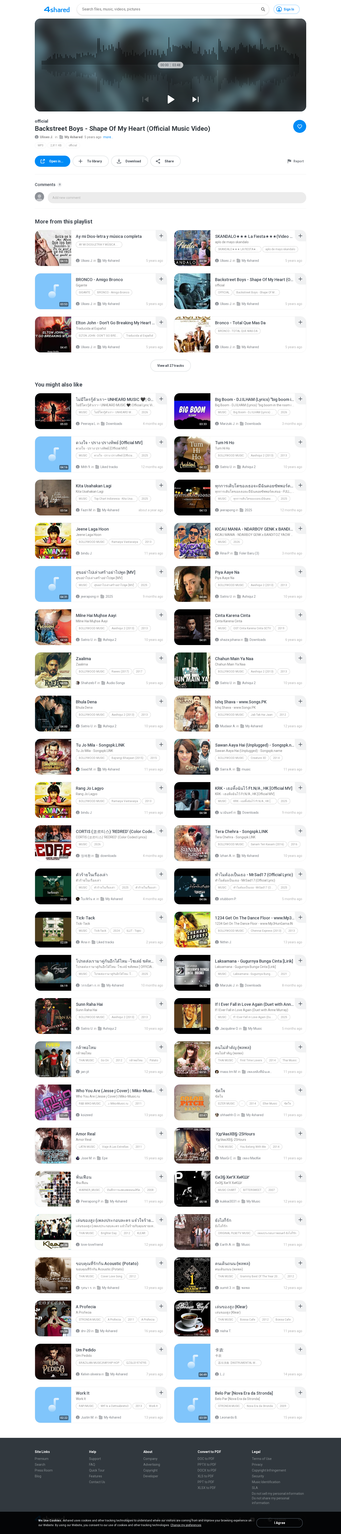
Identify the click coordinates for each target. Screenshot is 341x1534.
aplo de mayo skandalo (280, 249)
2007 (271, 1190)
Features (95, 1476)
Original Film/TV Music (234, 1233)
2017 (139, 671)
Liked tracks (109, 467)
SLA (255, 1488)
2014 (276, 758)
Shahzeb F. (89, 683)
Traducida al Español (139, 335)
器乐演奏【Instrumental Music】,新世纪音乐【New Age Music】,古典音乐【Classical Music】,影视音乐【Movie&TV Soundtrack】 (239, 1362)
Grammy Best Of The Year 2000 (260, 1276)
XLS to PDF (206, 1476)
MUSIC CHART (227, 1190)
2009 (283, 1406)
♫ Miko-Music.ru (118, 1103)
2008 (150, 1190)
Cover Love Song (111, 1276)
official (73, 145)
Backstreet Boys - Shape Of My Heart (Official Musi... (258, 292)
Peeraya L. (88, 424)
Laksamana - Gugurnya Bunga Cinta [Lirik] (255, 974)
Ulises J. (46, 137)
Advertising (151, 1464)
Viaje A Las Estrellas (115, 1146)
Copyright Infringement (269, 1470)
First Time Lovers (251, 1060)
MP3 (40, 145)
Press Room (44, 1470)
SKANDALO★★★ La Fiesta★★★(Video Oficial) (239, 249)
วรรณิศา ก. (89, 985)
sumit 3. (226, 1288)
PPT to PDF (206, 1482)
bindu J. (86, 553)
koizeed (87, 1115)
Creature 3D (258, 758)
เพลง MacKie (251, 1158)
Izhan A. (226, 856)
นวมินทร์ (226, 812)
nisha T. (225, 1331)
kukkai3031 (228, 1201)
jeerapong (227, 510)
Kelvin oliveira (91, 1374)
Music (83, 412)
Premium (41, 1459)
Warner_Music (89, 1190)
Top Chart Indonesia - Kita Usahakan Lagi (116, 498)
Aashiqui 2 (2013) (262, 455)
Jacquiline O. (229, 1028)
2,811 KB (56, 145)
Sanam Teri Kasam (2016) (267, 844)
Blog (38, 1476)
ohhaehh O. (228, 1115)
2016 (294, 844)
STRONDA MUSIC (90, 1319)
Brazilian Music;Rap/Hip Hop (99, 1362)
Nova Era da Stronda (260, 1406)
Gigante (84, 292)
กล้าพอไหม (136, 1060)
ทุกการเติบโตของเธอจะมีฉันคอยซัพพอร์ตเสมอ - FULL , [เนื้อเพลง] (255, 498)
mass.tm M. (228, 1072)
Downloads (114, 424)
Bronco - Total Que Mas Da (237, 331)
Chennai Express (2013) (266, 930)
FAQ (92, 1464)
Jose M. (86, 1158)
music (246, 769)
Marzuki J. (227, 424)
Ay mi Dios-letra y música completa (100, 244)
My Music (255, 1028)
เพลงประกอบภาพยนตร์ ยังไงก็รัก (276, 1233)
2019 (281, 628)
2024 (116, 930)
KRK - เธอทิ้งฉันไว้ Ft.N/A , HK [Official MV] (255, 801)
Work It (153, 1406)
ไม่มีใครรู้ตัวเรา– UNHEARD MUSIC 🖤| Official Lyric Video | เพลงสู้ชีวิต (116, 412)
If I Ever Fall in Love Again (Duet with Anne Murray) (255, 1017)
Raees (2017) (120, 671)
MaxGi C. (226, 1158)
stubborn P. (228, 899)
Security (258, 1476)
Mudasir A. (228, 726)
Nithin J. (226, 942)
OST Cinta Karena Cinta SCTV (252, 628)
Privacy (257, 1464)
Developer (150, 1476)
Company (150, 1459)
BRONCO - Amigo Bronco (113, 292)
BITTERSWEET (252, 1190)
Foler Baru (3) (249, 553)
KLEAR (141, 1233)
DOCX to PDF (207, 1470)
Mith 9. (86, 467)
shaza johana (230, 640)
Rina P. (225, 553)
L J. (222, 1374)
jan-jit (85, 1072)
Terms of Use (262, 1459)
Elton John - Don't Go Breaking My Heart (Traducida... (100, 335)
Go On (105, 1060)
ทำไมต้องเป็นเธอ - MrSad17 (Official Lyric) (255, 887)
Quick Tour (97, 1470)
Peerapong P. (90, 1201)
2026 (145, 412)
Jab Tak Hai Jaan (262, 714)
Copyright (150, 1470)
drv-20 (85, 1331)
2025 (145, 455)
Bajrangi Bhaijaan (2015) (127, 758)
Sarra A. (226, 769)
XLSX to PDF (207, 1488)
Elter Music (226, 1103)
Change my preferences (185, 1525)
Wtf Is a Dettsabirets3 (115, 1406)
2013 (283, 455)
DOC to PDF (206, 1459)
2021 (284, 974)
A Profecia (114, 1319)
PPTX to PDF (207, 1464)
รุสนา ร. (86, 1288)
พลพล (245, 1288)
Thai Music (86, 1060)
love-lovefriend (92, 1244)
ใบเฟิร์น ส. (88, 899)
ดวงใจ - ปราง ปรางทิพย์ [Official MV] (116, 455)
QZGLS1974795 (136, 1362)
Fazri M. (86, 510)
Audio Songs (115, 683)
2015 (153, 758)
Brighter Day (109, 1233)
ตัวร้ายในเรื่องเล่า (104, 887)
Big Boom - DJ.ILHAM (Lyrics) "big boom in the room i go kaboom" (255, 412)
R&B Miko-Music (90, 1103)
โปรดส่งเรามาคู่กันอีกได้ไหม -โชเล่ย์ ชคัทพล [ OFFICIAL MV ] (116, 974)
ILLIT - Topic (134, 930)
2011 (138, 1103)
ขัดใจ (287, 1103)
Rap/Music (86, 1406)
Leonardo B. (229, 1417)
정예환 (86, 856)
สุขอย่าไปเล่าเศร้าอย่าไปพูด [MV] (114, 585)
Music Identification (266, 1482)
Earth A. (226, 1244)
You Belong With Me (253, 1146)
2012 (283, 714)
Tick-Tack (100, 930)
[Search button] (263, 9)
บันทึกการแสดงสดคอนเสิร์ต (123, 1190)
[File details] (53, 248)
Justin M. (87, 1417)
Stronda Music (229, 1406)
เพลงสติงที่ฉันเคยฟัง (259, 1072)
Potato (154, 1060)
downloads (108, 856)
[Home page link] (57, 9)
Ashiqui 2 (249, 467)
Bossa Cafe (247, 1319)
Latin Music (87, 1146)
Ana (84, 942)
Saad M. (87, 769)
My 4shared (73, 137)
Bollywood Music (231, 455)
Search (40, 1464)
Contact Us (97, 1482)
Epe (105, 1158)
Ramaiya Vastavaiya (125, 542)
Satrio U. (226, 467)
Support (95, 1459)
